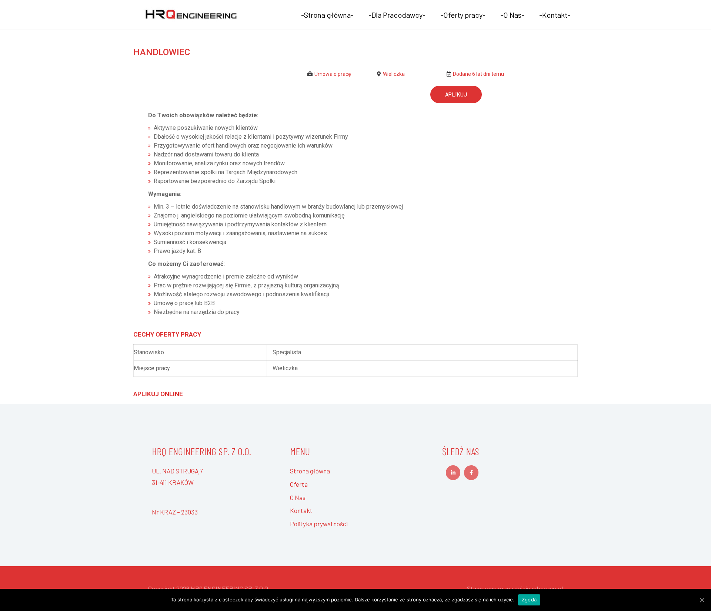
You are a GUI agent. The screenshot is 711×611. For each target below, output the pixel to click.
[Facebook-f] (471, 472)
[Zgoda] (701, 600)
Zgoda (529, 599)
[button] (456, 94)
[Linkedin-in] (453, 472)
